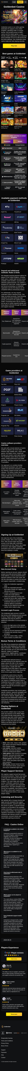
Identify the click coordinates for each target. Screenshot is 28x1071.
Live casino (10, 57)
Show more (14, 1014)
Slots (22, 57)
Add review (14, 959)
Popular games (3, 57)
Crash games (16, 57)
